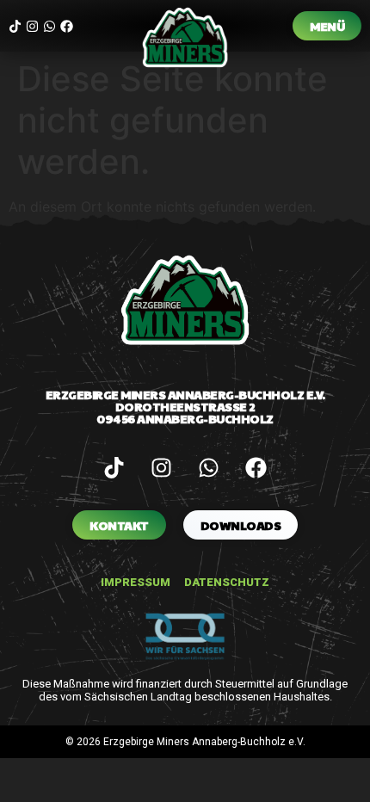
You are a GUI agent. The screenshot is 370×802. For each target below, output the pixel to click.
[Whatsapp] (49, 26)
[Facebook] (66, 26)
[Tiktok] (15, 26)
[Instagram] (32, 26)
